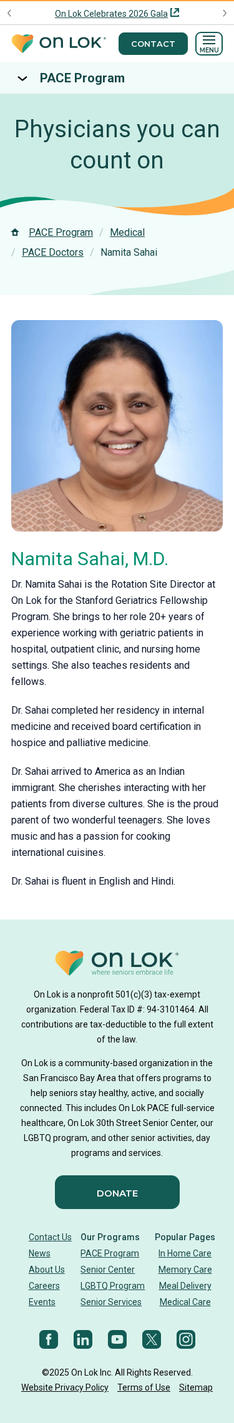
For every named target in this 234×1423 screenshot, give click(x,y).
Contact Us (50, 1237)
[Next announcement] (224, 13)
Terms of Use (143, 1387)
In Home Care (185, 1253)
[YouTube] (117, 1339)
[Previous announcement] (9, 13)
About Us (47, 1270)
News (40, 1253)
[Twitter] (151, 1339)
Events (42, 1302)
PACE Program (82, 77)
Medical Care (185, 1302)
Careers (44, 1286)
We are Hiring (112, 14)
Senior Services (111, 1302)
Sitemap (196, 1387)
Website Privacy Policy (65, 1387)
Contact (153, 44)
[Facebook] (48, 1339)
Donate (117, 1193)
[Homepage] (58, 44)
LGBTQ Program (112, 1286)
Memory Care (185, 1270)
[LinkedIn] (83, 1339)
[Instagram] (186, 1339)
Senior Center (107, 1270)
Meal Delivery (185, 1286)
